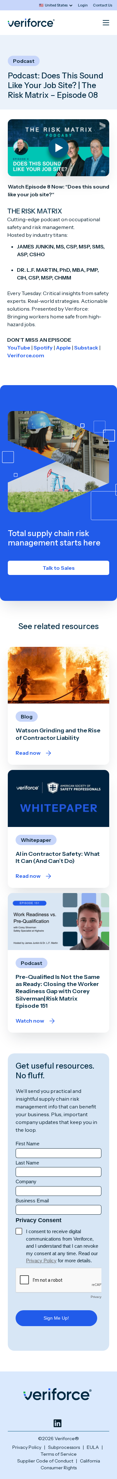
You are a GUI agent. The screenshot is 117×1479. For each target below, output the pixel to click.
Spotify (43, 347)
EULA (93, 1447)
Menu (106, 22)
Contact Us (102, 5)
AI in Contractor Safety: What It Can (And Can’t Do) (58, 857)
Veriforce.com (25, 355)
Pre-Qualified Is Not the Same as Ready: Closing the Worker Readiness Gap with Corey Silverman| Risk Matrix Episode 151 (58, 991)
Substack (86, 347)
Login (83, 5)
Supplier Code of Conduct (45, 1461)
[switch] (55, 5)
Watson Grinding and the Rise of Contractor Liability (58, 734)
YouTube (18, 347)
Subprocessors (64, 1447)
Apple (63, 347)
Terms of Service (59, 1454)
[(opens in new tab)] (57, 1423)
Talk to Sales (59, 568)
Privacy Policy (26, 1447)
